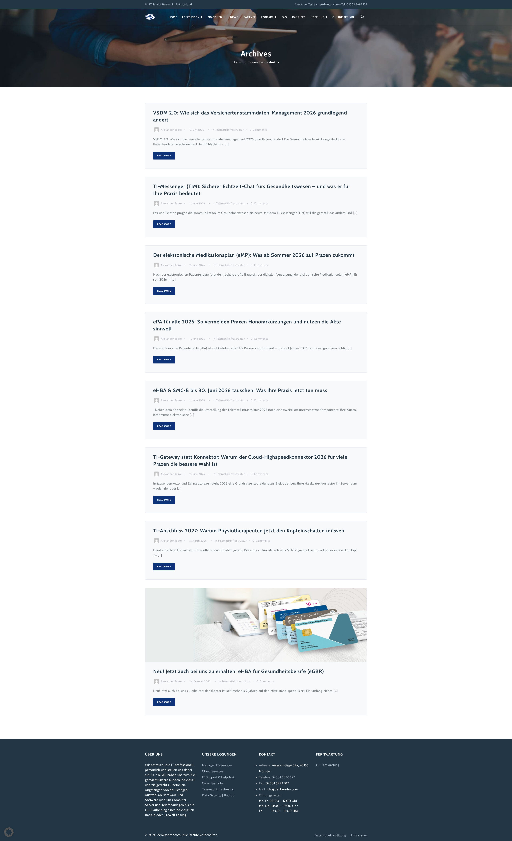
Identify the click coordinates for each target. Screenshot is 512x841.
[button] (9, 832)
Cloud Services (212, 771)
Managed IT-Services (217, 765)
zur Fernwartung (327, 765)
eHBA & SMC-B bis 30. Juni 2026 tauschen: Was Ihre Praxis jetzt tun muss (240, 390)
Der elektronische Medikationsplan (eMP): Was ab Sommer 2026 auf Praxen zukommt (254, 255)
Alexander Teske (171, 129)
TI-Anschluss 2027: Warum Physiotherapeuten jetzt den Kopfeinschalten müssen (248, 531)
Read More (164, 155)
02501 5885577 (283, 777)
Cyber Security (212, 783)
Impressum (359, 835)
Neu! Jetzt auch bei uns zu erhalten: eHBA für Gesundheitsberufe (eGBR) (238, 671)
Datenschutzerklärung (330, 835)
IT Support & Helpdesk (218, 777)
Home (237, 62)
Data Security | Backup (218, 795)
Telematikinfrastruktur (229, 129)
